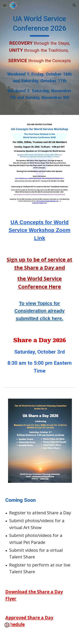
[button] (4, 5)
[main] (39, 57)
